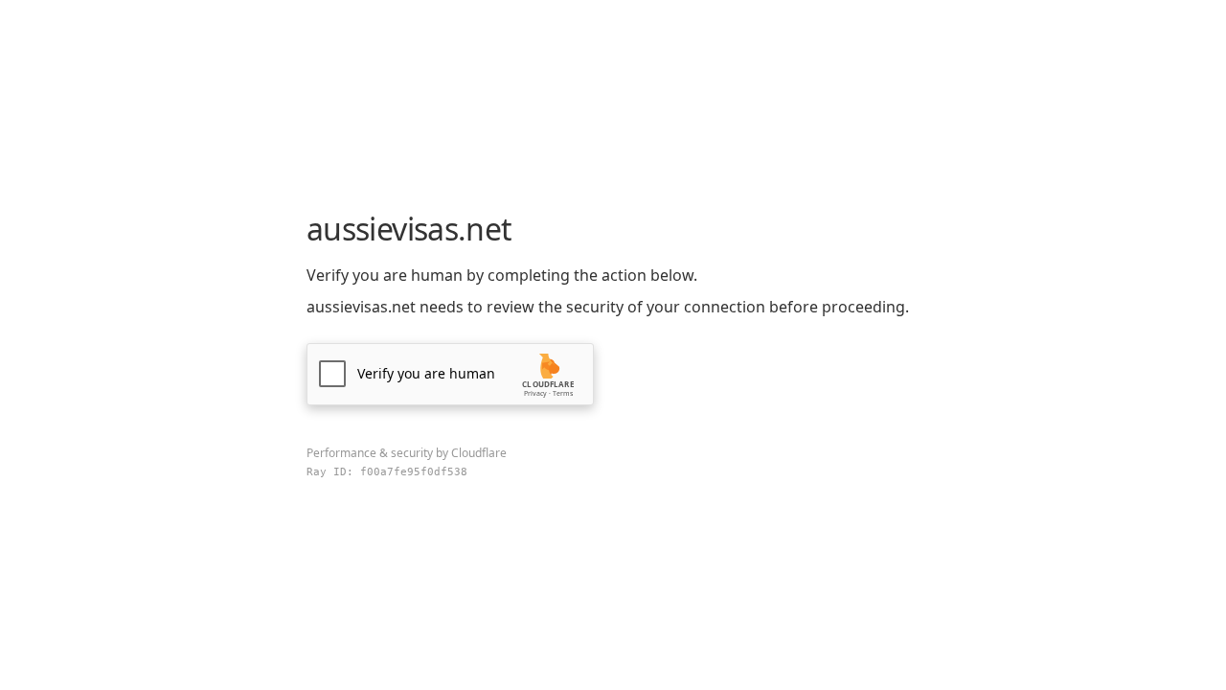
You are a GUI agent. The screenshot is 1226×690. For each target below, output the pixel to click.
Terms (563, 393)
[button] (450, 374)
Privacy (535, 393)
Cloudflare (479, 453)
